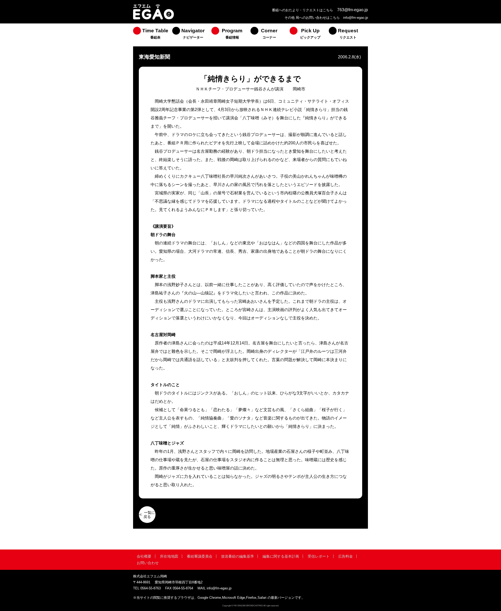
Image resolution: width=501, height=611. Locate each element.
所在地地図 (169, 556)
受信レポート (319, 556)
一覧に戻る (149, 514)
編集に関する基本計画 (281, 556)
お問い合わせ (148, 563)
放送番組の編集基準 (237, 556)
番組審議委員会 (199, 556)
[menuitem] (152, 35)
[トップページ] (153, 19)
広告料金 (345, 556)
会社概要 (144, 556)
